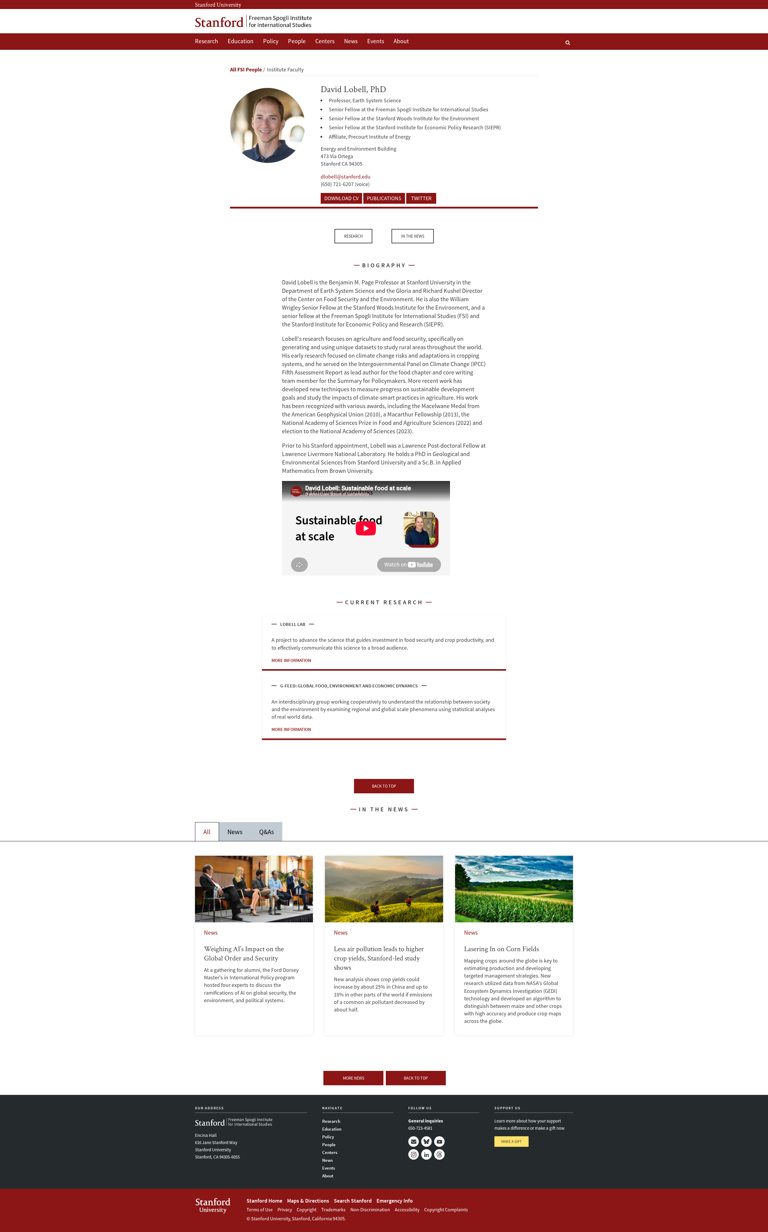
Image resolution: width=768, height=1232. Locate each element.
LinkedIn (426, 1154)
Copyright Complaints (446, 1209)
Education (241, 41)
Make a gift (511, 1141)
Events (375, 41)
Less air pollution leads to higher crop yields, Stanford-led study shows (384, 945)
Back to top (384, 786)
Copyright (306, 1209)
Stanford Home (264, 1200)
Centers (324, 41)
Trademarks (333, 1209)
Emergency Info (394, 1200)
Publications (384, 198)
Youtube (439, 1141)
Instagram (413, 1154)
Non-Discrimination (370, 1209)
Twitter (421, 198)
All (207, 832)
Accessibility (407, 1209)
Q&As (266, 832)
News (351, 41)
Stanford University (218, 4)
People (297, 41)
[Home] (253, 21)
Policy (270, 41)
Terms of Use (260, 1209)
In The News (412, 236)
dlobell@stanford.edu (345, 176)
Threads (439, 1154)
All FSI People (246, 69)
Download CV (341, 198)
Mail (413, 1141)
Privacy (285, 1209)
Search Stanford (353, 1200)
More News (353, 1078)
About (401, 41)
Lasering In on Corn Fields (514, 945)
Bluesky (426, 1141)
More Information (291, 660)
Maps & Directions (308, 1200)
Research (206, 41)
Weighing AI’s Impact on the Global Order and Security (254, 945)
